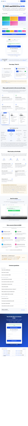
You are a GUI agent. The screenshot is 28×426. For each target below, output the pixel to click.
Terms (14, 52)
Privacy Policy (17, 52)
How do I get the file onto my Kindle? (14, 279)
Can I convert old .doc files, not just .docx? (14, 281)
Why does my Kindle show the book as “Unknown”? (14, 289)
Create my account (14, 340)
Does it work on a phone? (14, 272)
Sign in (17, 344)
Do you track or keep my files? (14, 303)
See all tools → (24, 60)
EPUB (6, 82)
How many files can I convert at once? (14, 284)
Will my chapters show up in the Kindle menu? (14, 291)
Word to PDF (5, 258)
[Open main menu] (26, 1)
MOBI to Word (5, 259)
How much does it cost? (14, 298)
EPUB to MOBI (9, 259)
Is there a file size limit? (14, 286)
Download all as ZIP (14, 34)
